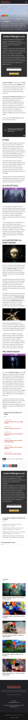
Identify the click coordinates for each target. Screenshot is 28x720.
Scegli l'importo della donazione (14, 67)
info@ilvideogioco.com (14, 706)
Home (2, 7)
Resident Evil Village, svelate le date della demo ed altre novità (13, 441)
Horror (13, 458)
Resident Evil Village (19, 458)
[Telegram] (16, 717)
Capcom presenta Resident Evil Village (12, 454)
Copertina (8, 458)
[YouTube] (13, 717)
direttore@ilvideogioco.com (14, 702)
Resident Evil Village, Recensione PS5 (12, 428)
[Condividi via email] (13, 465)
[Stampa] (16, 465)
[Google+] (10, 465)
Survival (4, 460)
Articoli (5, 7)
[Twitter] (11, 717)
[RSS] (18, 717)
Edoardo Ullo (4, 29)
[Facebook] (10, 717)
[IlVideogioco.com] (6, 2)
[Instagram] (15, 717)
